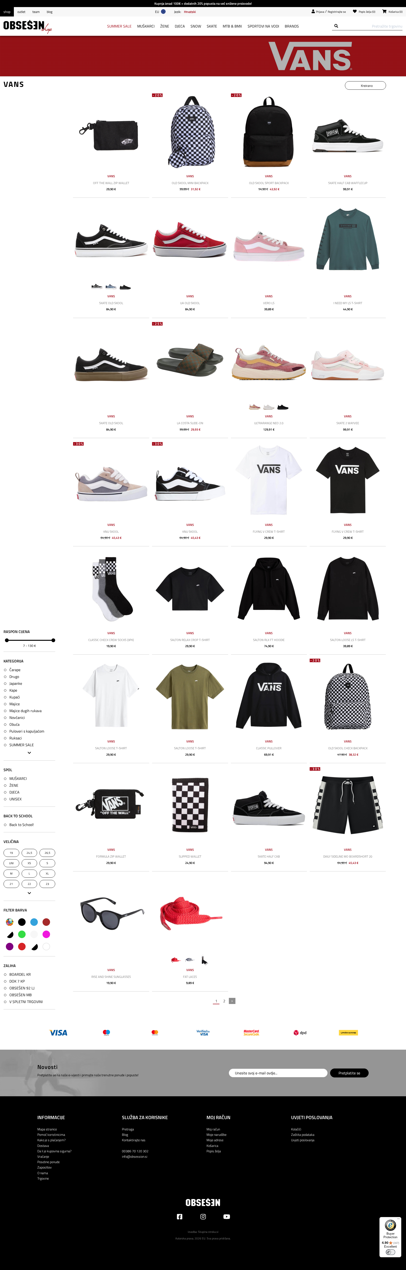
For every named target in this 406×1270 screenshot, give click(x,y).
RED (22, 946)
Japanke (15, 683)
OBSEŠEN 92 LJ (22, 988)
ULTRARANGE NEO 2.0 (268, 423)
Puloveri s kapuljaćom (26, 731)
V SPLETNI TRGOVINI (26, 1001)
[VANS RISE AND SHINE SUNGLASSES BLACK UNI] (111, 913)
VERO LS (268, 303)
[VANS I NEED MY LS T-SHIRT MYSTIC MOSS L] (348, 240)
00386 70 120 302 (135, 1151)
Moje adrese (215, 1139)
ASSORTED (9, 922)
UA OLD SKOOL (190, 303)
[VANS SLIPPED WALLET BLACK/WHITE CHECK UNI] (190, 805)
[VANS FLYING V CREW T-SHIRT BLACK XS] (348, 480)
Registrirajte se (337, 11)
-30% (79, 444)
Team (36, 11)
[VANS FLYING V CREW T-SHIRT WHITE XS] (269, 480)
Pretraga (128, 1129)
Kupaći (14, 697)
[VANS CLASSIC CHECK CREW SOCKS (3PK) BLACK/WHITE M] (111, 588)
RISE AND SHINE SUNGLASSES (111, 976)
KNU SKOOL (111, 531)
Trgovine (43, 1178)
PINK (46, 934)
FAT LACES (190, 976)
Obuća (14, 724)
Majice (14, 704)
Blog (49, 11)
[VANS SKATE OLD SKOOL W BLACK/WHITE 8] (111, 240)
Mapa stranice (47, 1129)
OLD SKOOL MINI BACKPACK (190, 183)
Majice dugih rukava (25, 711)
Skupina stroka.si (208, 1232)
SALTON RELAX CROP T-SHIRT (190, 639)
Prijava (320, 11)
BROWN (46, 922)
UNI (11, 863)
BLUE (34, 922)
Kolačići (296, 1129)
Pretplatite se (349, 1073)
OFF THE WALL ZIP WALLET (111, 183)
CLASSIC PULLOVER (268, 748)
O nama (42, 1172)
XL (47, 873)
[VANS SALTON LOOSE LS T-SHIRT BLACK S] (348, 588)
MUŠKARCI (18, 778)
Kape (13, 690)
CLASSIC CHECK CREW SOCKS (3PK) (111, 639)
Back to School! (21, 825)
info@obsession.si (134, 1156)
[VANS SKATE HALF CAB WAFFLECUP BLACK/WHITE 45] (348, 131)
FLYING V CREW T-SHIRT (269, 531)
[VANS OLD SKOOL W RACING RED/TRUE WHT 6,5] (190, 240)
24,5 (29, 853)
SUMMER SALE (21, 745)
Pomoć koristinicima (51, 1134)
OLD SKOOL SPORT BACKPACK (269, 183)
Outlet (21, 11)
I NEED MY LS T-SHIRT (347, 303)
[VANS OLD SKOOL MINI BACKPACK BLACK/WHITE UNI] (190, 131)
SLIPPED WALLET (190, 856)
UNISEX (15, 799)
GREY (34, 934)
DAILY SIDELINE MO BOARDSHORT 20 (347, 856)
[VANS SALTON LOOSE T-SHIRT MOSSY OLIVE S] (190, 697)
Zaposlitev (44, 1167)
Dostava (43, 1145)
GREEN (22, 934)
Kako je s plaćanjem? (51, 1139)
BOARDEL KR (20, 974)
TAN (34, 946)
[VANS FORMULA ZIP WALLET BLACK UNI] (111, 805)
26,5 (47, 853)
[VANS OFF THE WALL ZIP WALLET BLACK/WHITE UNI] (111, 131)
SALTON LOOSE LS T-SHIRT (348, 639)
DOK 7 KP (17, 981)
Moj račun (213, 1129)
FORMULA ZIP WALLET (111, 856)
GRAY (9, 934)
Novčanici (17, 717)
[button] (190, 11)
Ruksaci (15, 738)
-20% (158, 95)
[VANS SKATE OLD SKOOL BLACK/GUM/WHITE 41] (111, 360)
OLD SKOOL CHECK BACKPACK (347, 748)
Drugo (14, 676)
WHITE (46, 946)
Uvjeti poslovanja (302, 1139)
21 (11, 884)
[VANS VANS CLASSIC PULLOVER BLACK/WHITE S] (269, 697)
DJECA (14, 792)
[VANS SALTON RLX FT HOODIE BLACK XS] (269, 588)
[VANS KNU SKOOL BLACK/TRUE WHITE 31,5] (190, 480)
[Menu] (398, 1220)
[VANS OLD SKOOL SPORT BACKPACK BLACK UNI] (269, 131)
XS (29, 863)
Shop (7, 11)
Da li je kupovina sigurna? (54, 1151)
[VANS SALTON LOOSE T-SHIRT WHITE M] (111, 697)
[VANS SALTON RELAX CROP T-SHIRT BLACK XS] (190, 588)
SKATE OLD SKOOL (111, 303)
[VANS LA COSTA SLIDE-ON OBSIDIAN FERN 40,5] (190, 360)
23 (47, 884)
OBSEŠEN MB (20, 995)
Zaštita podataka (302, 1134)
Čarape (14, 670)
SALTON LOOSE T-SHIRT (111, 748)
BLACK (22, 922)
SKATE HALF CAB (269, 856)
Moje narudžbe (216, 1134)
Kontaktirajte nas (133, 1139)
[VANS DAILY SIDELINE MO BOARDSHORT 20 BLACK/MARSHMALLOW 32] (348, 805)
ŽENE (13, 785)
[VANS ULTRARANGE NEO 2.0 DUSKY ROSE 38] (269, 360)
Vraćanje (43, 1156)
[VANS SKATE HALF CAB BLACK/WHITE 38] (269, 805)
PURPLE (9, 946)
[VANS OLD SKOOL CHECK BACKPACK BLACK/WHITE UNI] (348, 697)
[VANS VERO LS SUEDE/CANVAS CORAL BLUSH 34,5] (269, 240)
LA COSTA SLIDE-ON (190, 423)
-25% (158, 324)
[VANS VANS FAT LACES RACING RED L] (190, 913)
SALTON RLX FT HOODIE (269, 639)
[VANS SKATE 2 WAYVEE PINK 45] (348, 360)
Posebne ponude (48, 1161)
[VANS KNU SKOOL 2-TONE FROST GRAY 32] (111, 480)
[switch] (390, 1252)
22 (29, 884)
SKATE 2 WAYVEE (347, 423)
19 (11, 853)
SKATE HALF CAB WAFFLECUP (347, 183)
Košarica (212, 1145)
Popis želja (214, 1151)
